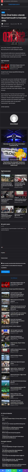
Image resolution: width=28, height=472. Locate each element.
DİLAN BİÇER (6, 23)
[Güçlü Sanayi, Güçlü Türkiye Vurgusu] (5, 344)
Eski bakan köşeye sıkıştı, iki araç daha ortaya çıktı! (17, 283)
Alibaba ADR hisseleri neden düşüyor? (11, 326)
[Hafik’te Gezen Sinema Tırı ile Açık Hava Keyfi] (21, 194)
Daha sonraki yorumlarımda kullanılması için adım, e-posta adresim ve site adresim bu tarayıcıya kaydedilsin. (13, 265)
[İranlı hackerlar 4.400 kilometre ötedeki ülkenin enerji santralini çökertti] (5, 295)
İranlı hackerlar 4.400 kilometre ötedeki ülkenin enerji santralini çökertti (17, 294)
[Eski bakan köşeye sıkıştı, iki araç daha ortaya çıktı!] (5, 66)
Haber (9, 9)
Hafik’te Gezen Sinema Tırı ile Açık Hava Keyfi (20, 199)
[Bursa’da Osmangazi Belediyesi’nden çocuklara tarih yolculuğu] (5, 321)
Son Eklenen (14, 278)
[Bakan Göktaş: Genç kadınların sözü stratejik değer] (5, 395)
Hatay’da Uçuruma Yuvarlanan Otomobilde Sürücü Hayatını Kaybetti (17, 402)
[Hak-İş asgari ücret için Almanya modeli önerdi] (5, 332)
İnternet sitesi (4, 258)
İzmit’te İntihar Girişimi (16, 355)
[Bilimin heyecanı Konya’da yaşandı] (5, 301)
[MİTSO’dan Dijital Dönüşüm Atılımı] (5, 364)
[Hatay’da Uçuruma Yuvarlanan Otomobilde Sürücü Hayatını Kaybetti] (5, 402)
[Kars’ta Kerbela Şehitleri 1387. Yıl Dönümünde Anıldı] (5, 389)
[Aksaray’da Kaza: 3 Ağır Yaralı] (21, 209)
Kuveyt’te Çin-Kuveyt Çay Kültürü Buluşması (12, 72)
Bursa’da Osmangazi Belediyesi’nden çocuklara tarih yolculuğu (17, 321)
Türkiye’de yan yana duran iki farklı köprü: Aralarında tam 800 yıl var (7, 185)
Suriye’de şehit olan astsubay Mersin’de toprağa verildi (20, 184)
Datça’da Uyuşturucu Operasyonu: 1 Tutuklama (6, 200)
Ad (2, 247)
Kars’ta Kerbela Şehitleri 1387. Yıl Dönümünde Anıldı (18, 388)
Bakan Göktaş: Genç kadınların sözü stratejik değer (16, 395)
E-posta (3, 252)
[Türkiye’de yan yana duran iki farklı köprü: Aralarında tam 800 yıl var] (7, 178)
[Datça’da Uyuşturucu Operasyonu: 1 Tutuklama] (7, 194)
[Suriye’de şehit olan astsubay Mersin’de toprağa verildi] (21, 178)
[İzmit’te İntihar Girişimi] (5, 357)
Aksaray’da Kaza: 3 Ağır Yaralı (20, 214)
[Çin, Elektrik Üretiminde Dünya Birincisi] (5, 383)
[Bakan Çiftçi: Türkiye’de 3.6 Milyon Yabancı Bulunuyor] (7, 209)
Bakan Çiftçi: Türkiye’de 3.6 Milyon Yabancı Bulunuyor (6, 215)
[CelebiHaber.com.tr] (14, 4)
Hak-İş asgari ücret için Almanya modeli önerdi (16, 330)
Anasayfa (4, 9)
